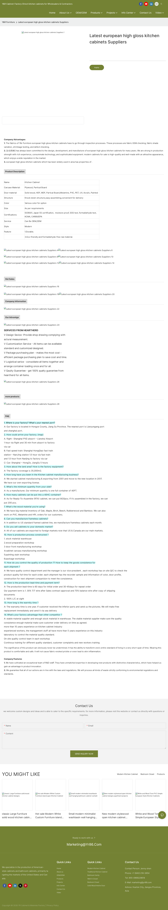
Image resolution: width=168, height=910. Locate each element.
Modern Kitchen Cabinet (127, 774)
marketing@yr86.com (84, 844)
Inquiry (96, 67)
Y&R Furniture (8, 22)
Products (161, 774)
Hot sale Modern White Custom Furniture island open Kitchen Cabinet (48, 815)
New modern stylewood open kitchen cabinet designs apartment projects (115, 815)
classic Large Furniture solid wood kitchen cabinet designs (17, 815)
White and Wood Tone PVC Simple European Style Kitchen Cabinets (150, 815)
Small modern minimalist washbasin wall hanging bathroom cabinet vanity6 (83, 815)
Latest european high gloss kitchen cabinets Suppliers (43, 22)
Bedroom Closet (147, 774)
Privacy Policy (53, 905)
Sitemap (62, 905)
